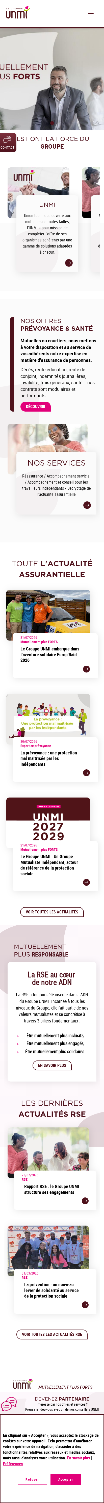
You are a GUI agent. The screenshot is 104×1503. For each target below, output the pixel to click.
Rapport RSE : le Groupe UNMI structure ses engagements (51, 1189)
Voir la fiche (86, 669)
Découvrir (35, 406)
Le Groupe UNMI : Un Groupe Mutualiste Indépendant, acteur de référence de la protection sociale (49, 864)
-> (69, 263)
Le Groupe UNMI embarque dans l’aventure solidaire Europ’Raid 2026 (49, 654)
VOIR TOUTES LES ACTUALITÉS (52, 912)
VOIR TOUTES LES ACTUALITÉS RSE (52, 1334)
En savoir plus (52, 1065)
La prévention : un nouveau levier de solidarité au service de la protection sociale (51, 1290)
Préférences (13, 1463)
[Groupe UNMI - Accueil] (17, 12)
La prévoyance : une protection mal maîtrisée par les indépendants (48, 758)
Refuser (32, 1479)
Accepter (65, 1479)
